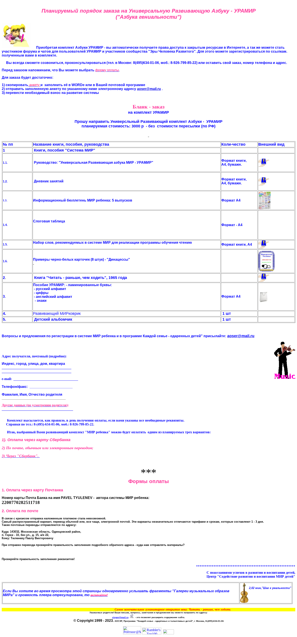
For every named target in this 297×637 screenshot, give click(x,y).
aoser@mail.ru (149, 89)
